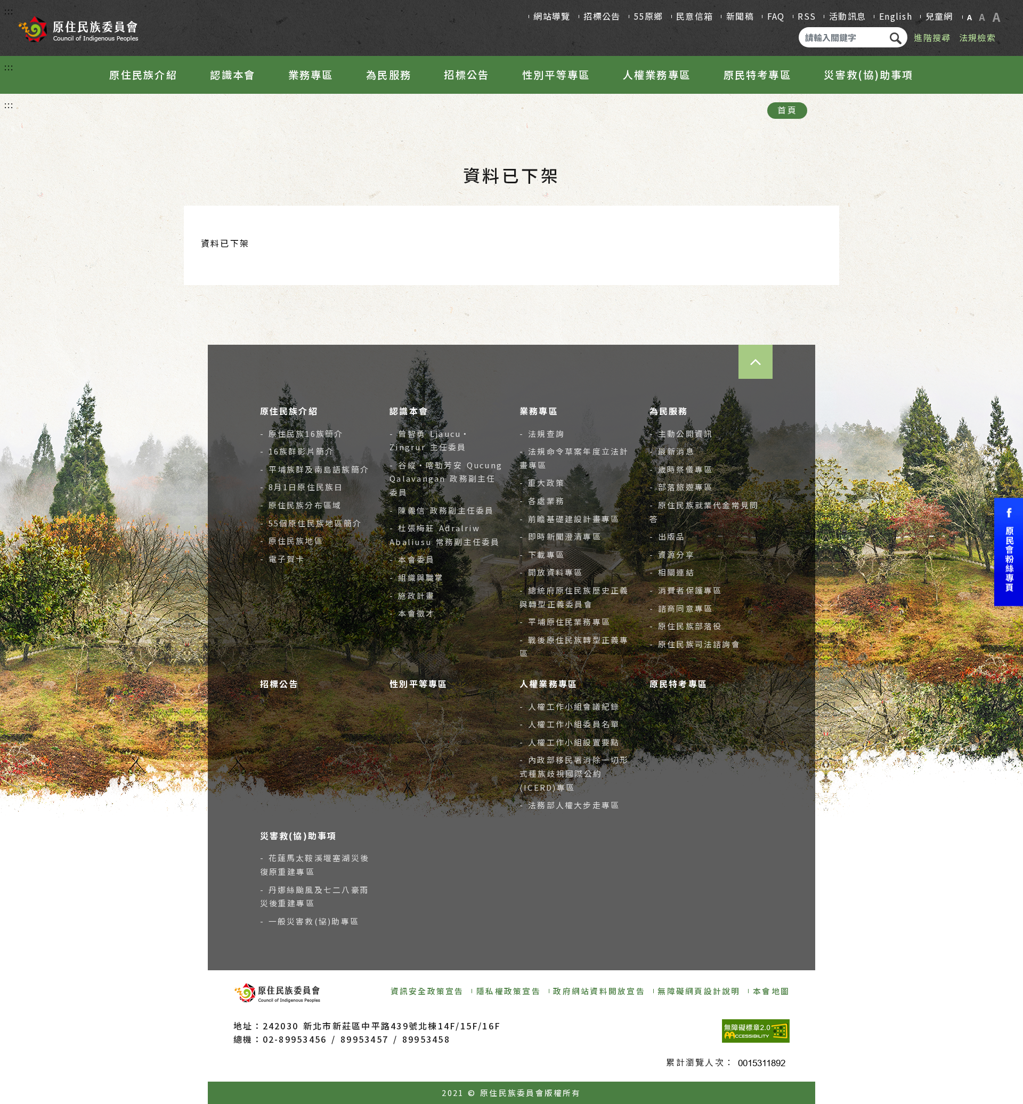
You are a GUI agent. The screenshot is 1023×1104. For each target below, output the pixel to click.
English (895, 16)
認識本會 (232, 74)
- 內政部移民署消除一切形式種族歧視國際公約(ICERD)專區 (574, 773)
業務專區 (311, 74)
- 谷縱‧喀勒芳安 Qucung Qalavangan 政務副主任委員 (445, 478)
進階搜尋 (932, 37)
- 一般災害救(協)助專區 (310, 921)
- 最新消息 (672, 451)
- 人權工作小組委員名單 (569, 723)
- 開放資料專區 (551, 572)
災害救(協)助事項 (868, 74)
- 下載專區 (542, 554)
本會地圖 (771, 990)
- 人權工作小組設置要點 (569, 742)
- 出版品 (667, 536)
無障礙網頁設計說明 (698, 990)
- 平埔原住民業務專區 (565, 621)
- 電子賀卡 (282, 558)
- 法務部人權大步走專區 (569, 804)
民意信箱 (694, 16)
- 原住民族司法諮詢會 (695, 644)
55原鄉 (648, 16)
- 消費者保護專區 (685, 590)
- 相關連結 (672, 572)
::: (9, 10)
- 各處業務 (542, 500)
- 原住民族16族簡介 (302, 433)
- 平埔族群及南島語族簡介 (315, 469)
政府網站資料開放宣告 (599, 990)
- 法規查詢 (542, 433)
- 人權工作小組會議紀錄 (569, 706)
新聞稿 (740, 16)
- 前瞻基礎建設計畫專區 (569, 518)
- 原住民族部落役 (685, 625)
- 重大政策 (542, 482)
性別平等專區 (556, 74)
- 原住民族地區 (291, 540)
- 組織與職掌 (416, 577)
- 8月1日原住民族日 (302, 486)
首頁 (787, 109)
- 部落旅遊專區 (681, 486)
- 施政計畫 (412, 595)
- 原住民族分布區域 (301, 504)
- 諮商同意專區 (681, 608)
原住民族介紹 (143, 74)
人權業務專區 (657, 74)
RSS (807, 16)
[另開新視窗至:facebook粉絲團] (1008, 552)
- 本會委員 (412, 559)
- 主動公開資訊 (681, 433)
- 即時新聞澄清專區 (560, 536)
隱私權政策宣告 (508, 990)
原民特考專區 (757, 74)
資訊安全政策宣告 (427, 990)
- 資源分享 (672, 554)
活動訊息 (847, 16)
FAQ (776, 16)
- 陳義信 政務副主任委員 (441, 510)
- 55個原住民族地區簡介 (311, 523)
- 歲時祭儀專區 (681, 469)
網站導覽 (551, 16)
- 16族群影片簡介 (297, 451)
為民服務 (388, 74)
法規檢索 (977, 37)
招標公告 (601, 16)
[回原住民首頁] (78, 26)
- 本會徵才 (412, 613)
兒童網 (939, 16)
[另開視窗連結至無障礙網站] (756, 1031)
